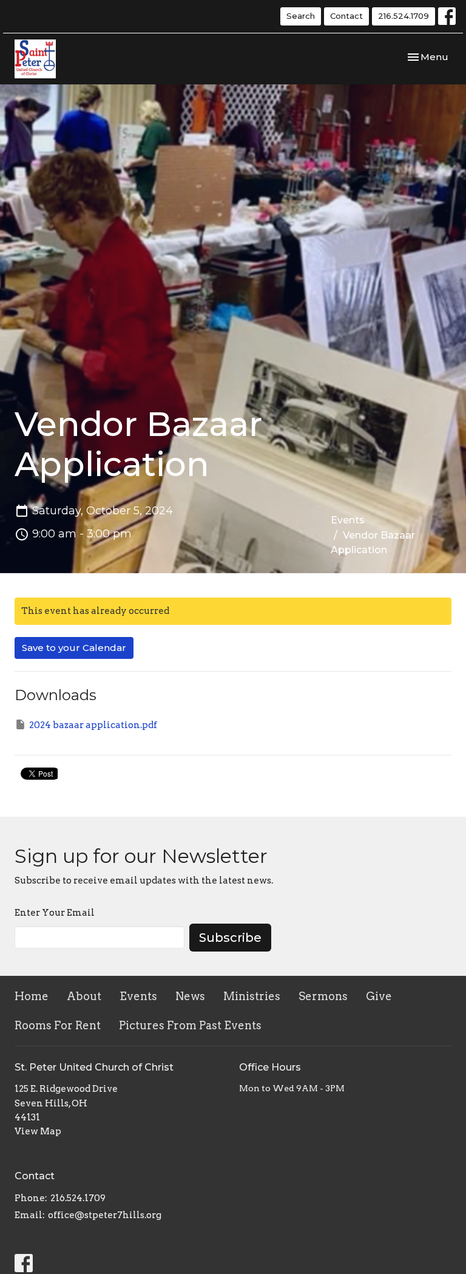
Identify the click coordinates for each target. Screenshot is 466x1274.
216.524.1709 (403, 16)
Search (300, 16)
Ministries (251, 996)
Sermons (323, 996)
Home (32, 996)
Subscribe (230, 937)
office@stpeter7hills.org (104, 1215)
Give (379, 996)
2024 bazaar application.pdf (93, 725)
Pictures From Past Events (190, 1025)
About (84, 996)
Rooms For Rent (58, 1025)
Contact (346, 16)
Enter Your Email (55, 912)
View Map (38, 1131)
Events (348, 520)
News (190, 996)
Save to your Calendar (74, 647)
